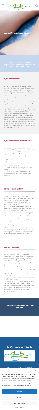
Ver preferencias (19, 403)
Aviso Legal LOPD (19, 407)
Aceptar (19, 391)
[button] (36, 370)
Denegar (19, 397)
